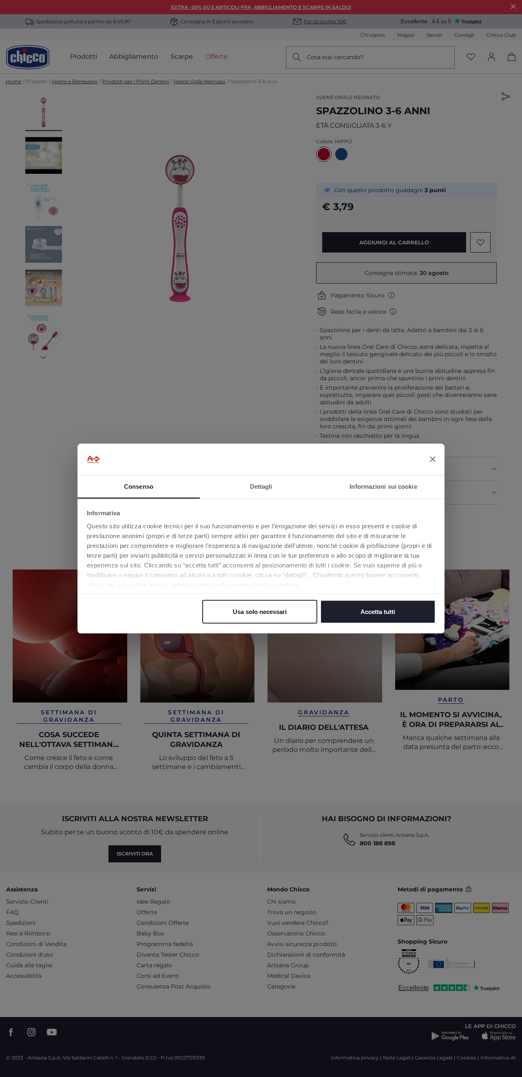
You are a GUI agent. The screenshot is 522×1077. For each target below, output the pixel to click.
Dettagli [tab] (261, 486)
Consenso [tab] (138, 486)
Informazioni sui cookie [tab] (383, 486)
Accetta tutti (378, 611)
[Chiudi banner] (433, 459)
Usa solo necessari (260, 611)
